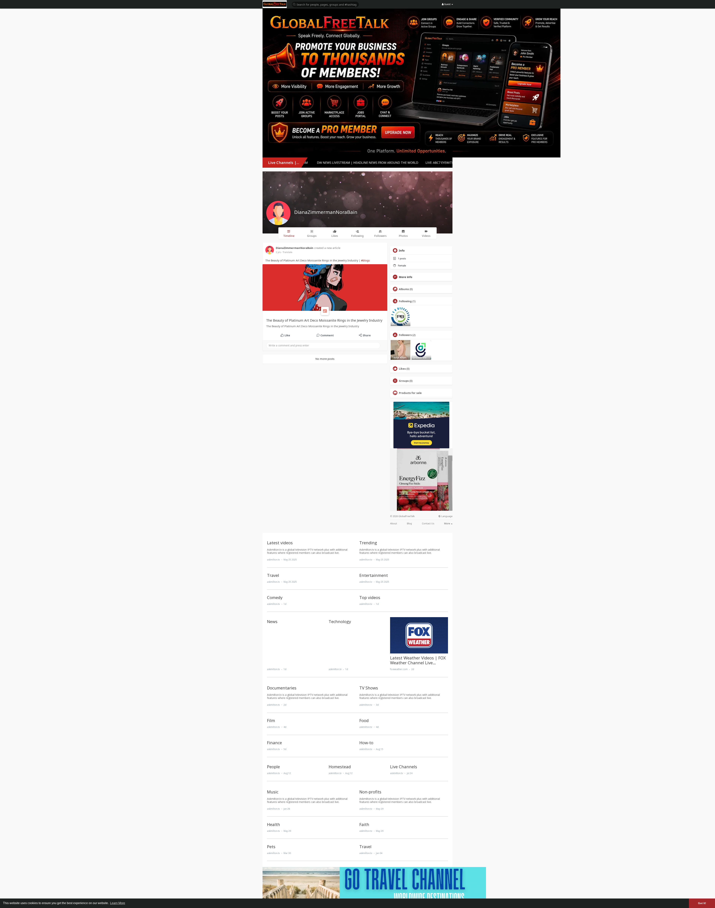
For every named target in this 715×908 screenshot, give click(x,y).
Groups (404, 380)
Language (446, 516)
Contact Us (428, 523)
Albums (404, 289)
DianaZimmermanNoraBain (325, 212)
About (393, 523)
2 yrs (278, 252)
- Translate (286, 252)
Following (405, 301)
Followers (405, 334)
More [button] (447, 523)
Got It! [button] (702, 903)
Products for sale (410, 392)
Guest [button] (447, 4)
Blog (409, 523)
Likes (402, 368)
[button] (325, 4)
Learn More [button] (117, 903)
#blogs (365, 260)
